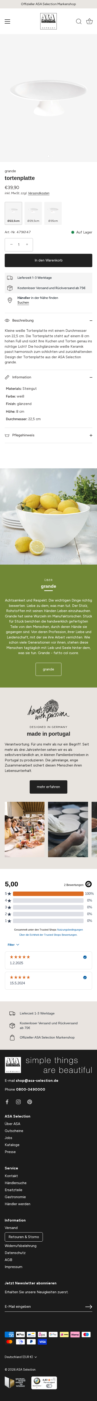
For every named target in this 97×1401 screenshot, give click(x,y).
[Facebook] (7, 1102)
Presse (10, 1152)
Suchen (23, 303)
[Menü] (7, 21)
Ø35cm (53, 220)
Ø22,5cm (13, 220)
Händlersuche (16, 1183)
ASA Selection (26, 1369)
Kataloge (12, 1145)
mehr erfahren (48, 787)
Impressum (13, 1267)
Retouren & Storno (23, 1237)
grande (10, 171)
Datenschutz (15, 1253)
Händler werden (17, 1204)
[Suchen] (79, 22)
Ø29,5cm (33, 220)
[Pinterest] (29, 1102)
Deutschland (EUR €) (19, 1357)
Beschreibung (22, 320)
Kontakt (11, 1176)
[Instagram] (18, 1102)
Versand (11, 1228)
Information (21, 377)
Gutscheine (14, 1131)
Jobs (8, 1138)
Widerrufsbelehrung (20, 1246)
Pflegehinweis (22, 435)
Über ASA (12, 1124)
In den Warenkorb (49, 260)
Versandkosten (38, 193)
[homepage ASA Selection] (48, 21)
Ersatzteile (13, 1190)
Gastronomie (15, 1197)
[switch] (49, 1386)
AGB (8, 1260)
